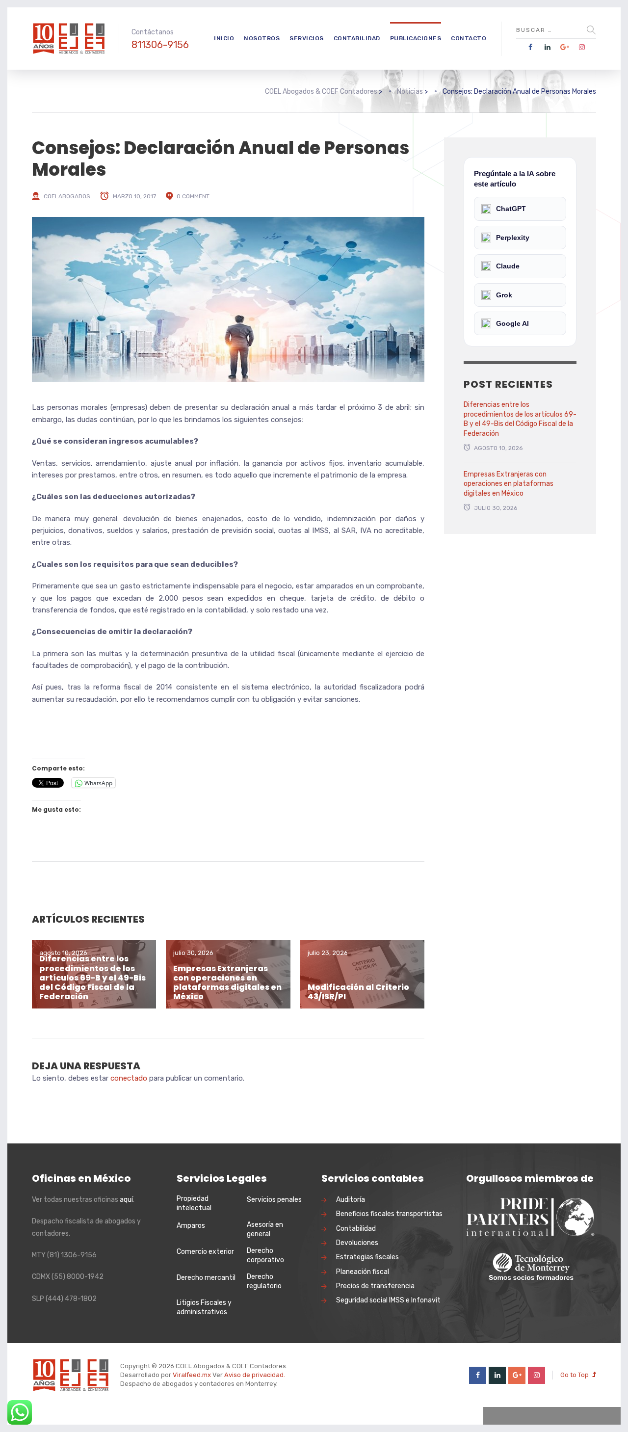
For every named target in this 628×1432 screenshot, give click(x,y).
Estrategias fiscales (367, 1257)
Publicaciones (416, 38)
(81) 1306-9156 (72, 1255)
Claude (508, 266)
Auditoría (350, 1199)
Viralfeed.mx (192, 1375)
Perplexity (512, 237)
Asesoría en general (265, 1229)
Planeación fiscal (362, 1272)
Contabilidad (357, 38)
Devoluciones (357, 1243)
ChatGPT (511, 208)
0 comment (193, 196)
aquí (126, 1199)
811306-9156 (160, 45)
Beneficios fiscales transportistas (389, 1214)
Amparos (191, 1225)
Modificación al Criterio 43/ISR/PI (358, 991)
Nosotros (262, 38)
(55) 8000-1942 (78, 1277)
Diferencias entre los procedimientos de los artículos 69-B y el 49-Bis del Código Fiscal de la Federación (92, 977)
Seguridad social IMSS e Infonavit (388, 1300)
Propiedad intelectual (194, 1203)
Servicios (306, 38)
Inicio (224, 38)
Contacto (468, 38)
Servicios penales (274, 1199)
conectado (128, 1078)
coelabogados (67, 196)
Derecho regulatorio (264, 1282)
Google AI (512, 323)
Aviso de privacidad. (254, 1375)
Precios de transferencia (375, 1286)
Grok (504, 295)
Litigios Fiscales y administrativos (204, 1308)
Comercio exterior (205, 1251)
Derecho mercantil (206, 1277)
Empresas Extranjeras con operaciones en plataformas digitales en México (227, 983)
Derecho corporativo (265, 1255)
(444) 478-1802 (71, 1299)
